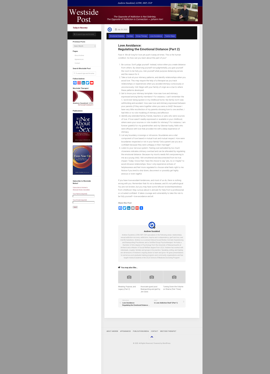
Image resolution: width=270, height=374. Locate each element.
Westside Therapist (168, 331)
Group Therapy (141, 36)
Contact (77, 63)
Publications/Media (141, 331)
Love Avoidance (156, 36)
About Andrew (79, 55)
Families (130, 36)
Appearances (79, 59)
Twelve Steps (170, 36)
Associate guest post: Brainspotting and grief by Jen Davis (150, 289)
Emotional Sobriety (117, 36)
